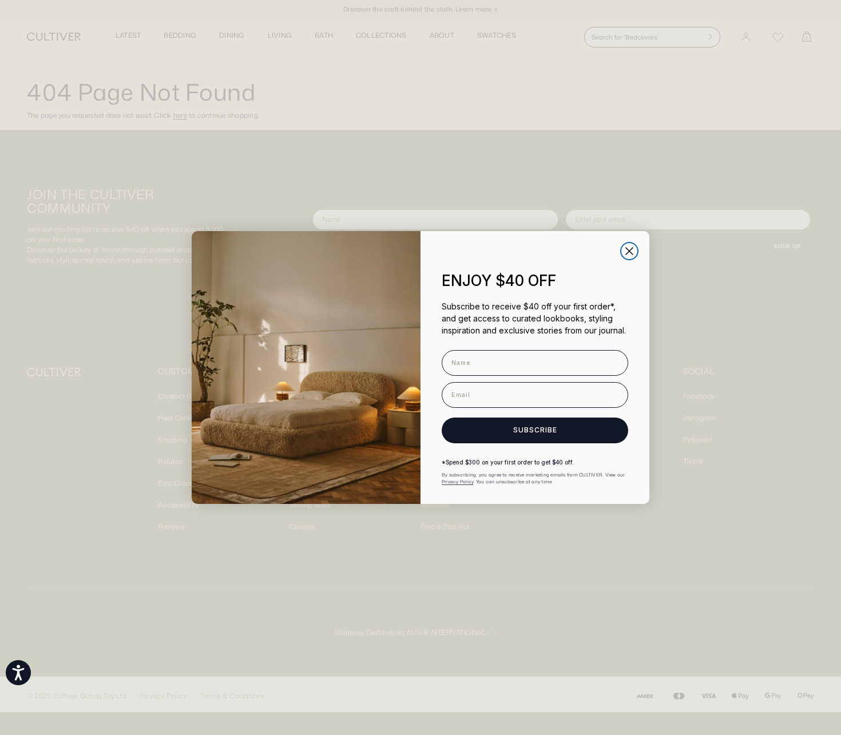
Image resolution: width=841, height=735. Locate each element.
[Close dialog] (629, 251)
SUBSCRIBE (535, 430)
